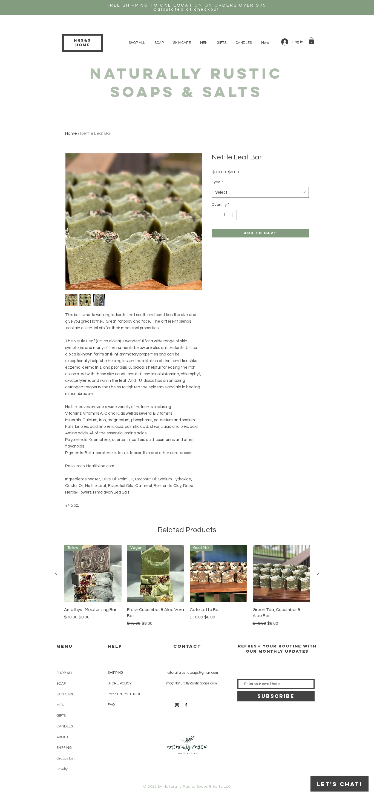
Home (71, 133)
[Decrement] (215, 215)
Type (217, 182)
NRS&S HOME (82, 42)
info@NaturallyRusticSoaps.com (191, 683)
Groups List (65, 758)
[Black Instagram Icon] (177, 705)
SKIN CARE (65, 694)
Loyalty (62, 769)
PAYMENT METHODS (124, 694)
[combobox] (260, 192)
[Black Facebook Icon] (186, 705)
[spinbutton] (224, 215)
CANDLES (64, 726)
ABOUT (62, 737)
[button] (311, 40)
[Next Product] (318, 573)
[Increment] (232, 215)
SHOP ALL (64, 673)
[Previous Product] (56, 573)
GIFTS (61, 715)
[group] (187, 585)
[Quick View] (281, 573)
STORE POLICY (120, 683)
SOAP (61, 683)
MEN (60, 705)
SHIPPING (64, 748)
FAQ (111, 705)
